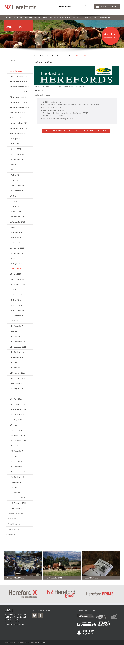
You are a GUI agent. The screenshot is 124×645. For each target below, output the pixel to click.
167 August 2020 (16, 232)
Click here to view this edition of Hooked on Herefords (75, 131)
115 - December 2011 (18, 503)
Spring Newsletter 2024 (18, 113)
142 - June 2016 (16, 362)
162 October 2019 (16, 258)
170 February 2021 (17, 217)
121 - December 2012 (18, 472)
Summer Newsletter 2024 (19, 128)
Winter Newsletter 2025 (18, 97)
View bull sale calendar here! (110, 35)
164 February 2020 (17, 248)
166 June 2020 (15, 237)
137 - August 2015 (16, 388)
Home (8, 17)
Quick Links (108, 6)
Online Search (17, 27)
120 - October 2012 (17, 477)
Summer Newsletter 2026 (19, 86)
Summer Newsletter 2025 (19, 107)
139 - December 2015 (18, 378)
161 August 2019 (16, 264)
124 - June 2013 (16, 456)
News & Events (90, 17)
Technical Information (60, 17)
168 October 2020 (16, 227)
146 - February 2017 (17, 342)
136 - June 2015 (16, 394)
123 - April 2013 (16, 461)
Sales (45, 17)
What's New (12, 60)
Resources (12, 534)
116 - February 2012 (17, 498)
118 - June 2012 (16, 487)
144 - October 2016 (17, 352)
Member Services (32, 17)
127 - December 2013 (18, 441)
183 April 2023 (15, 149)
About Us (18, 17)
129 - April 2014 (16, 430)
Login (44, 642)
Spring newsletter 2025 (18, 92)
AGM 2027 (12, 519)
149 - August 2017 (16, 326)
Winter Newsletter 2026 (18, 76)
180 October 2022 (16, 165)
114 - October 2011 (17, 508)
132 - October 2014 (17, 414)
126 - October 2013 (17, 446)
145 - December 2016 (18, 347)
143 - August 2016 (16, 357)
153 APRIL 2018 (16, 305)
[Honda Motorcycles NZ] (114, 619)
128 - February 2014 (17, 435)
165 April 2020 (15, 243)
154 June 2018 (15, 300)
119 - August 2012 (16, 482)
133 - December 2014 (18, 409)
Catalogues (92, 578)
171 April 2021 (15, 211)
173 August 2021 (16, 201)
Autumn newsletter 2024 (19, 123)
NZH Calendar (54, 578)
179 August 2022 (16, 170)
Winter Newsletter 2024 (18, 118)
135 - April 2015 (16, 399)
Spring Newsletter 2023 (18, 133)
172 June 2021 (15, 206)
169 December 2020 (17, 222)
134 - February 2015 (17, 404)
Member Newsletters (15, 71)
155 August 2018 (16, 295)
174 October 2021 (16, 196)
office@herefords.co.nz (15, 624)
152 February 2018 (17, 310)
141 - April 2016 (16, 368)
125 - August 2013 (16, 451)
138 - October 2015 (17, 383)
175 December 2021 (17, 191)
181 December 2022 (17, 159)
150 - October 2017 (17, 321)
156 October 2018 (16, 290)
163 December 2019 (17, 253)
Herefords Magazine (15, 513)
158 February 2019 (17, 279)
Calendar (11, 66)
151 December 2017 (17, 316)
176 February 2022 (17, 185)
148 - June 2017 (16, 331)
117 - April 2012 (16, 493)
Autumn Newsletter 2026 (19, 81)
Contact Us (105, 17)
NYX (39, 642)
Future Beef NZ (13, 529)
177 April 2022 (15, 180)
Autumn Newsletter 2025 (19, 102)
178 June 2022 (15, 175)
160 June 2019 (15, 269)
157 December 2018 (17, 284)
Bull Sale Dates (15, 578)
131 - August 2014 (16, 420)
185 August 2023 (16, 139)
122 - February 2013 (17, 467)
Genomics (77, 17)
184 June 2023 (15, 144)
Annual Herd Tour (14, 524)
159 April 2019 (15, 274)
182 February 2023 (17, 154)
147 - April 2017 (16, 336)
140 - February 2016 (17, 373)
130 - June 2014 (16, 425)
